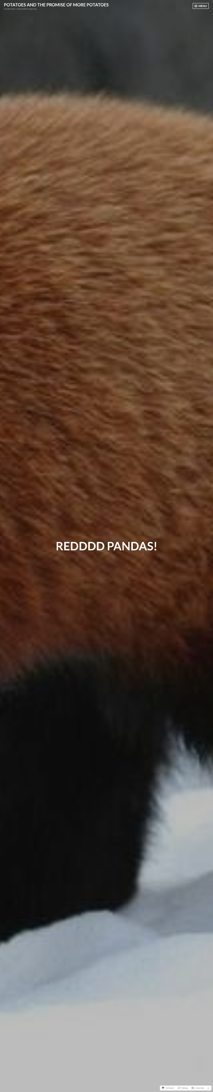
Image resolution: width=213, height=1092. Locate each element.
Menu (202, 6)
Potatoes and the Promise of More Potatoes (56, 4)
